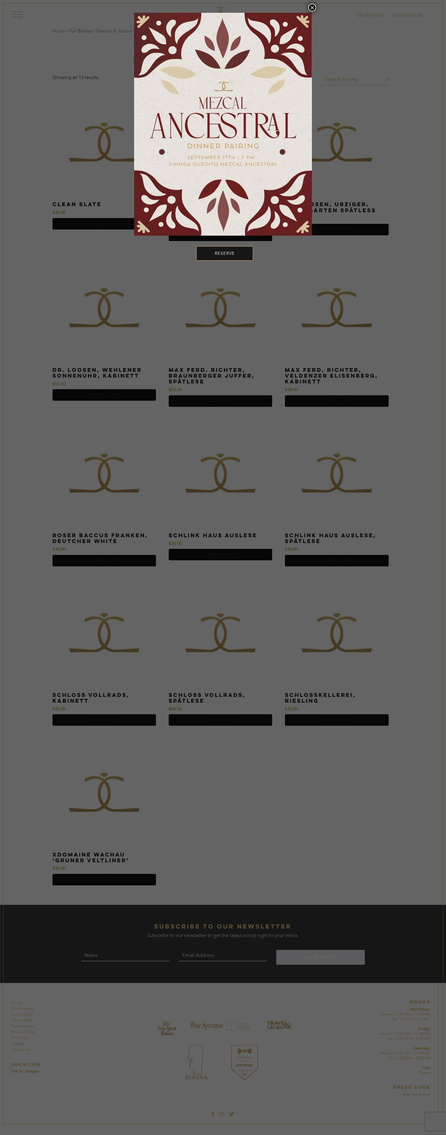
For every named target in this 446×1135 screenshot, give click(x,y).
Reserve (225, 253)
